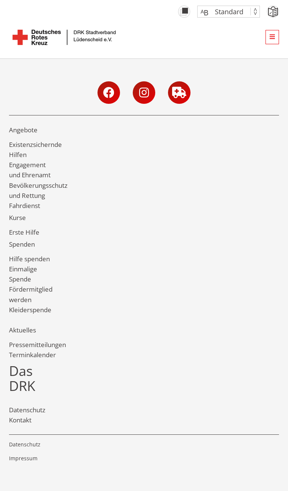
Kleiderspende (30, 309)
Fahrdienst (24, 205)
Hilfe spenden (29, 258)
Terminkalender (32, 354)
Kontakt (20, 420)
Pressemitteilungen (37, 344)
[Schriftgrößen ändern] (225, 11)
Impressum (23, 458)
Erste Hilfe (24, 232)
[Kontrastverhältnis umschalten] (184, 12)
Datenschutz (27, 410)
